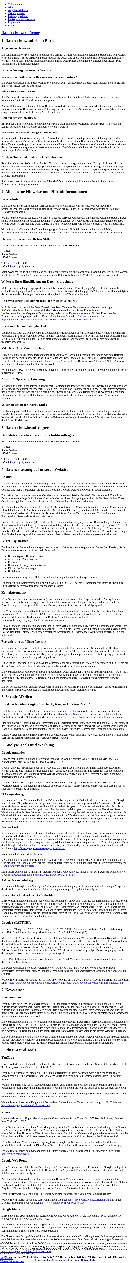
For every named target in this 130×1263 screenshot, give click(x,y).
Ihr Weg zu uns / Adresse (21, 19)
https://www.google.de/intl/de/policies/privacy (25, 1105)
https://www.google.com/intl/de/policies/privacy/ (34, 982)
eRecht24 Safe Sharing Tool (72, 714)
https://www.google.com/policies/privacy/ (61, 1202)
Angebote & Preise (18, 10)
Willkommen (15, 4)
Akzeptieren (6, 1258)
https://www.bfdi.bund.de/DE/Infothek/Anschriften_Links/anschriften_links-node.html (47, 319)
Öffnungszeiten (16, 13)
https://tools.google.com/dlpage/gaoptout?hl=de (39, 848)
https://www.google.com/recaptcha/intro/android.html (94, 982)
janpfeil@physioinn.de (22, 266)
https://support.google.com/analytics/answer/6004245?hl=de (43, 874)
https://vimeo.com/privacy (15, 1153)
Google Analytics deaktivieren (17, 865)
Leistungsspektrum (18, 16)
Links (11, 25)
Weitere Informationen (12, 1261)
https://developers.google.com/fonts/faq (88, 1199)
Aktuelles (13, 7)
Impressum (14, 22)
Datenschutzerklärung (20, 32)
